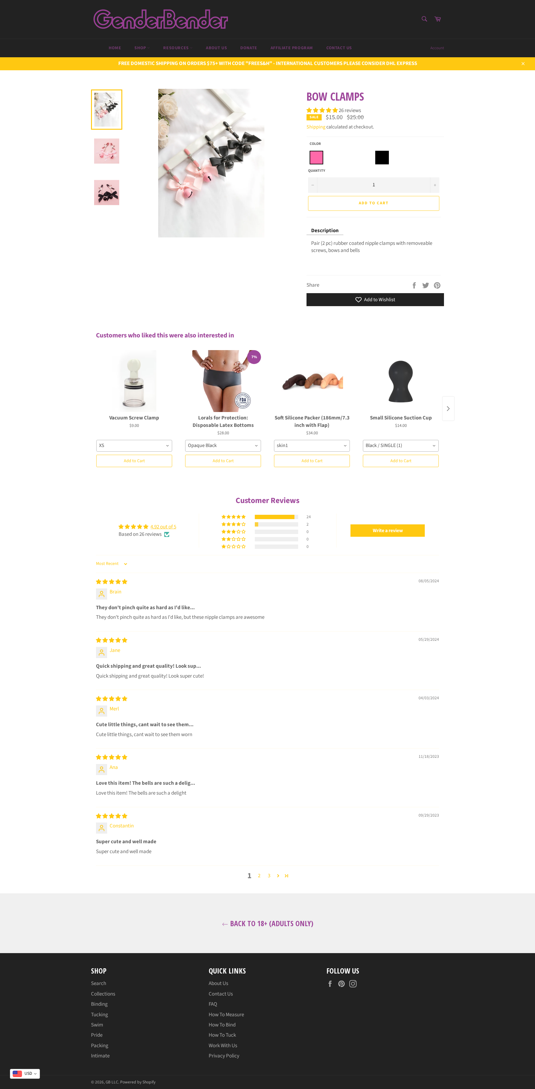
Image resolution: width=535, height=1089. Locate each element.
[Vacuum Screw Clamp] (134, 381)
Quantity (316, 170)
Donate (248, 48)
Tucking (99, 1014)
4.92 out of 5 (163, 527)
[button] (323, 110)
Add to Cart (134, 461)
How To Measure (226, 1014)
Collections (103, 994)
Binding (99, 1004)
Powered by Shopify (137, 1082)
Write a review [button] (388, 530)
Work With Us (223, 1045)
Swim (97, 1025)
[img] (111, 582)
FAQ (213, 1004)
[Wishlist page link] (92, 47)
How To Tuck (222, 1035)
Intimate (100, 1056)
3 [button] (269, 875)
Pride (96, 1035)
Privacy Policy (224, 1056)
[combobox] (134, 446)
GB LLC (112, 1082)
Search (98, 983)
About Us (216, 48)
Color (315, 143)
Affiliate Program (292, 48)
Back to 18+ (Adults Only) (270, 923)
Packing (99, 1045)
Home (115, 48)
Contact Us (339, 48)
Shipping (316, 127)
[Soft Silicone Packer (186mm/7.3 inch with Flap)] (312, 381)
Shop (140, 48)
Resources (176, 48)
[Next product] (448, 408)
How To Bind (222, 1025)
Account (437, 48)
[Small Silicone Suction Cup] (401, 381)
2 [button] (259, 875)
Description (325, 230)
